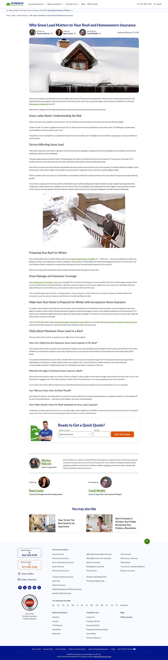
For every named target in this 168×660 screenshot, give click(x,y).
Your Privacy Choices (125, 649)
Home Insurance (22, 15)
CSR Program (57, 625)
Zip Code (97, 430)
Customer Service (93, 621)
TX (117, 605)
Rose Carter (68, 33)
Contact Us (90, 617)
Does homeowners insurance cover (43, 282)
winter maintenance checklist (83, 259)
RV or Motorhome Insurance (63, 562)
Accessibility (91, 634)
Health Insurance (58, 585)
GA (73, 605)
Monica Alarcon (43, 33)
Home (8, 15)
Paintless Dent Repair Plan (96, 577)
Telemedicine (125, 562)
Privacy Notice (61, 649)
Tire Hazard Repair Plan (95, 581)
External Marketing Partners (98, 649)
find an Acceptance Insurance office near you (118, 322)
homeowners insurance (38, 104)
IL (77, 605)
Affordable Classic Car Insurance (98, 558)
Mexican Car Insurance (129, 558)
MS (91, 605)
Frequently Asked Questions (97, 629)
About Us (55, 617)
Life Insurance (125, 554)
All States (124, 605)
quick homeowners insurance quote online (72, 322)
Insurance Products (35, 4)
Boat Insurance (58, 566)
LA (87, 605)
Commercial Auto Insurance (62, 577)
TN (112, 605)
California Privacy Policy (77, 649)
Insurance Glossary (93, 638)
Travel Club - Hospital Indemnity (132, 566)
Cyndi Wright (92, 33)
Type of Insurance (64, 430)
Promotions (56, 629)
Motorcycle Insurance (60, 558)
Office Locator (92, 4)
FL (68, 605)
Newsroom (56, 634)
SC (107, 605)
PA (102, 605)
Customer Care (71, 4)
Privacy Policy (48, 649)
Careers (55, 621)
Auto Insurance (58, 554)
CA (63, 605)
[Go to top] (147, 541)
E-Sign (113, 649)
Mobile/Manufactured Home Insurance (67, 589)
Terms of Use (36, 649)
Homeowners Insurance (95, 566)
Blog (83, 4)
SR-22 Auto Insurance (60, 571)
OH (97, 605)
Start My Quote (122, 434)
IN (82, 605)
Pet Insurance (91, 571)
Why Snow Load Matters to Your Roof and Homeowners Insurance (51, 15)
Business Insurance (127, 571)
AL (53, 605)
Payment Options (93, 625)
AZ (58, 605)
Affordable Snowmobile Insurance (99, 554)
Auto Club (56, 581)
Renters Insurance (93, 562)
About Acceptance (54, 4)
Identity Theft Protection (61, 593)
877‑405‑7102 (42, 322)
